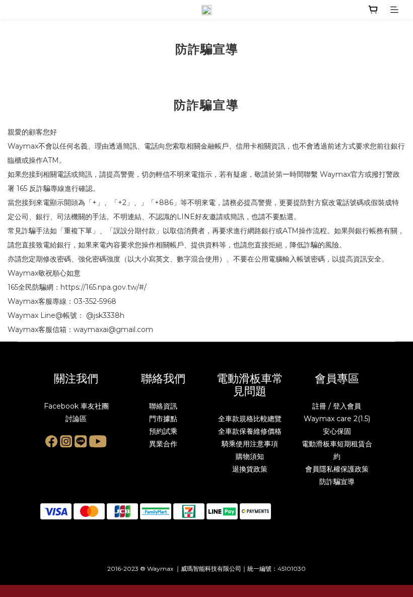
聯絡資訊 (163, 406)
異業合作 (163, 443)
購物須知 (250, 456)
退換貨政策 (249, 469)
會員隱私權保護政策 (337, 469)
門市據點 (163, 418)
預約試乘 (163, 431)
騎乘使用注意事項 (250, 443)
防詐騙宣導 (337, 481)
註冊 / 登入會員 (336, 406)
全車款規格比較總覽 (250, 418)
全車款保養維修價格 (250, 431)
